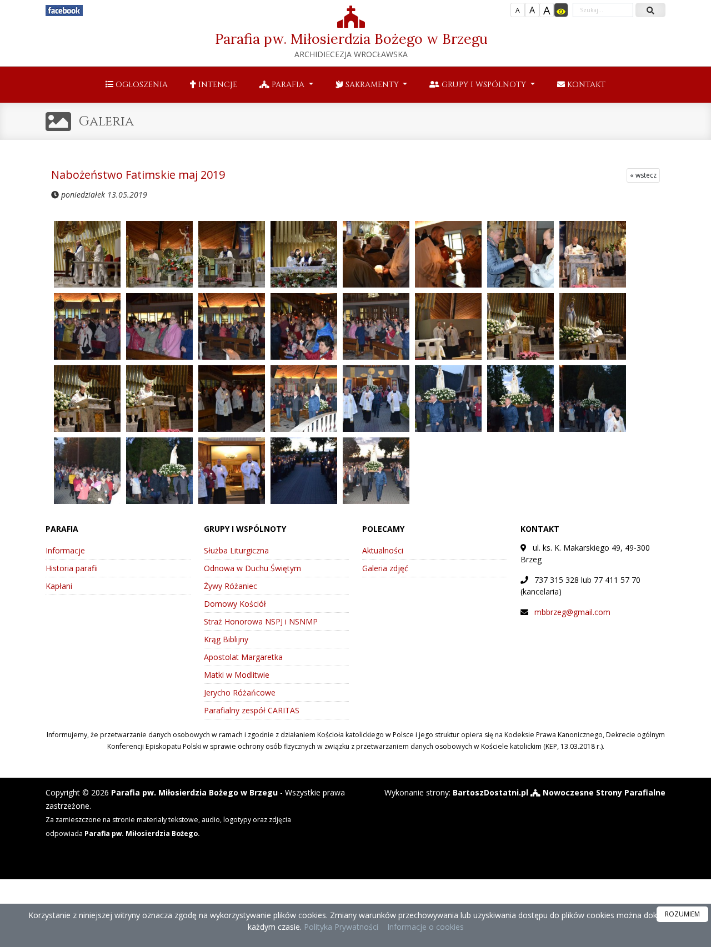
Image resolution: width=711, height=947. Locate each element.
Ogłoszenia (140, 84)
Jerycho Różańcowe (240, 692)
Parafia (288, 84)
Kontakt (585, 84)
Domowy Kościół (235, 603)
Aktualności (382, 550)
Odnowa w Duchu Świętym (252, 568)
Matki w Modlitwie (236, 674)
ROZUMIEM (682, 914)
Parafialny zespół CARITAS (251, 710)
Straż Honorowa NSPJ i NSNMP (261, 621)
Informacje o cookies (425, 926)
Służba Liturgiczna (236, 550)
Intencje (216, 84)
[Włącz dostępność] (561, 10)
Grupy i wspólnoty (483, 84)
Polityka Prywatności (340, 926)
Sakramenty (372, 84)
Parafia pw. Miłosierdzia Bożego (351, 44)
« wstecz (643, 175)
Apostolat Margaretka (243, 657)
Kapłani (59, 586)
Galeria (106, 121)
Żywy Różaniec (230, 586)
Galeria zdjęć (385, 568)
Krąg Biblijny (226, 639)
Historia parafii (72, 568)
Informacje (65, 550)
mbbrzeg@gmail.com (572, 612)
